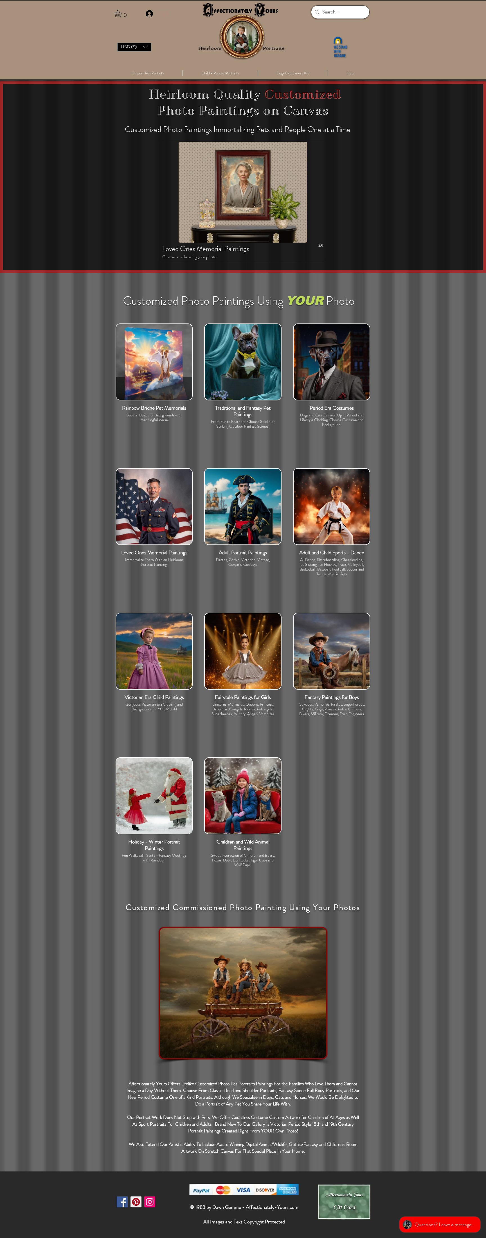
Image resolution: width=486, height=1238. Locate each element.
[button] (122, 13)
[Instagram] (149, 1201)
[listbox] (134, 47)
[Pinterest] (135, 1201)
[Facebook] (122, 1201)
